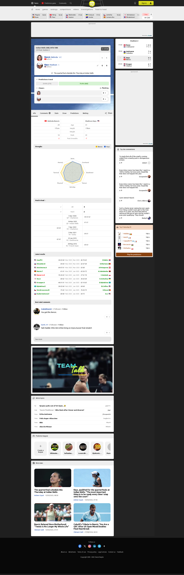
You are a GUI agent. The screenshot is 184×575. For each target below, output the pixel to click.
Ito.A (39, 279)
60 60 (62, 294)
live (146, 14)
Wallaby (126, 233)
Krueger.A (41, 282)
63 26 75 (84, 271)
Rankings (53, 9)
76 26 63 (61, 275)
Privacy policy (91, 552)
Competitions (65, 9)
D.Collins (104, 286)
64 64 (62, 264)
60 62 (62, 279)
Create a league (41, 451)
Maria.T (40, 271)
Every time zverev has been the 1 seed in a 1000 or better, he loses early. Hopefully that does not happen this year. (134, 171)
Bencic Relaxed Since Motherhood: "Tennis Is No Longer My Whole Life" (51, 525)
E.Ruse (105, 290)
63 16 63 (84, 282)
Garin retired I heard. (126, 198)
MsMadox (127, 248)
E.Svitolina (104, 279)
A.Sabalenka (103, 271)
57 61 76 (84, 275)
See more (38, 339)
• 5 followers (52, 325)
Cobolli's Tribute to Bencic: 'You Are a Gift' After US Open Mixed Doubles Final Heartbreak (91, 526)
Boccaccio (127, 244)
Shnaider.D (41, 264)
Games (45, 9)
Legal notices (102, 552)
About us (64, 552)
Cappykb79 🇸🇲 (128, 241)
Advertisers (72, 552)
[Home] (32, 9)
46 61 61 (61, 282)
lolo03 (125, 237)
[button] (71, 3)
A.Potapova (103, 267)
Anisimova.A (42, 267)
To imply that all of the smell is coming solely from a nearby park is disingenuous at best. (134, 158)
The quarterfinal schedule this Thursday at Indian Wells (48, 491)
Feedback (120, 552)
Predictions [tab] (74, 113)
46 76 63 (84, 260)
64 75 (82, 294)
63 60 (82, 267)
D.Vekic (105, 260)
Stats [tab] (56, 113)
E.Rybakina (103, 282)
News (38, 9)
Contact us (111, 552)
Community (62, 3)
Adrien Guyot (39, 495)
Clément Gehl (39, 530)
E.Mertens (104, 264)
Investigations (87, 9)
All (147, 18)
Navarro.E (41, 275)
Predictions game (50, 3)
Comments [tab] (45, 113)
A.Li (106, 294)
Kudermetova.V (43, 294)
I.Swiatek (104, 275)
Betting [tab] (85, 113)
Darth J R (44, 325)
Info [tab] (34, 113)
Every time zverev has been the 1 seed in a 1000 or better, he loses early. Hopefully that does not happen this (134, 185)
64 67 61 (61, 267)
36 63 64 (61, 260)
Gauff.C (40, 260)
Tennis (36, 3)
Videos (76, 9)
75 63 (62, 290)
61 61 (62, 271)
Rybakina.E (41, 286)
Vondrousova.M (43, 290)
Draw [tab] (64, 113)
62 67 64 (84, 264)
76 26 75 (84, 290)
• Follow (64, 309)
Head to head (101, 9)
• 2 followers (56, 309)
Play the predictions (134, 255)
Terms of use (81, 552)
